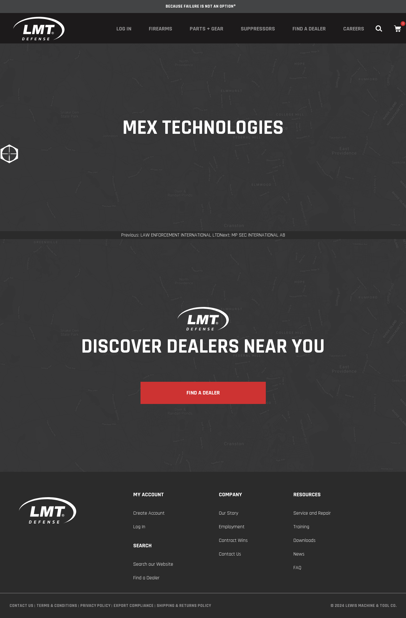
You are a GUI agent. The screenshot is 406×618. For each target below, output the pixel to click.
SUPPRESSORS (258, 28)
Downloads (304, 540)
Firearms (160, 28)
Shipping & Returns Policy (184, 605)
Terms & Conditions (56, 605)
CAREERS (353, 28)
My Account (148, 494)
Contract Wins (233, 540)
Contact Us (230, 554)
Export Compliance (134, 605)
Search (142, 545)
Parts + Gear (206, 28)
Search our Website (153, 564)
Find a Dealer (309, 28)
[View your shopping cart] (397, 28)
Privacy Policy (95, 605)
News (298, 554)
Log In (123, 28)
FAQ (297, 567)
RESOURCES (307, 494)
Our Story (228, 513)
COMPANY (230, 494)
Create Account (149, 513)
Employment (232, 527)
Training (301, 527)
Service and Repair (312, 513)
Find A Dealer (203, 392)
